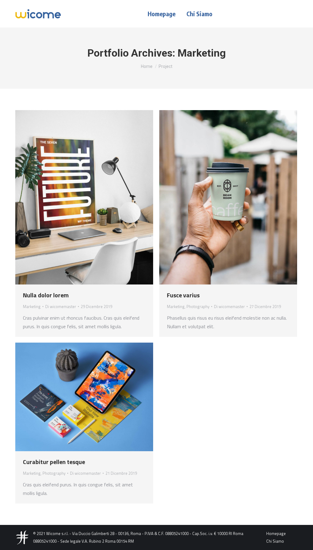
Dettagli (92, 197)
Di (60, 306)
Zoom (76, 197)
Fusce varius (183, 295)
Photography (197, 306)
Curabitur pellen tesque (54, 461)
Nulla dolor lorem (46, 295)
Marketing (32, 306)
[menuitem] (161, 14)
